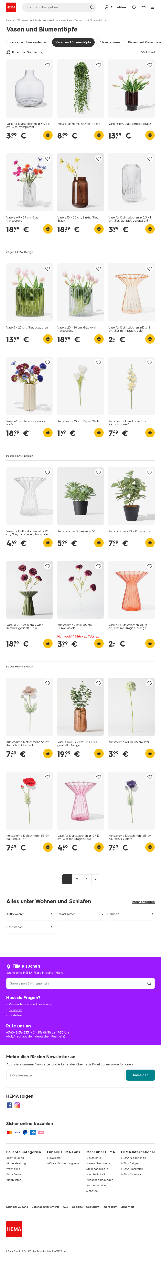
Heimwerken (15, 927)
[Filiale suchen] (149, 983)
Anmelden (140, 1075)
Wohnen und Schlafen (31, 20)
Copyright (92, 1207)
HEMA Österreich (132, 1174)
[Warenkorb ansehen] (143, 7)
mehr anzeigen (143, 902)
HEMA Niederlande (133, 1158)
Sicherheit (92, 1191)
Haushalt (113, 914)
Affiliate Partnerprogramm (63, 1163)
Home (10, 20)
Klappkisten (13, 1180)
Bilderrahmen (110, 42)
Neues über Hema (98, 1163)
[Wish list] (134, 7)
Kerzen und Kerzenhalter (28, 42)
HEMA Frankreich (132, 1169)
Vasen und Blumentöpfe (73, 42)
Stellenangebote (97, 1169)
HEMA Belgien (130, 1163)
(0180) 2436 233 (17, 1032)
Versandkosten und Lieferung (30, 1004)
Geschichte (93, 1158)
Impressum (110, 1207)
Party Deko (13, 1174)
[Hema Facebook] (9, 1105)
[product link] (29, 88)
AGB (66, 1207)
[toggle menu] (152, 7)
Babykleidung (15, 1158)
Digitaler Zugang (17, 1207)
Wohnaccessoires (60, 20)
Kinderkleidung (16, 1163)
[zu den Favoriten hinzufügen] (47, 65)
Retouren (15, 1010)
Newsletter (54, 1158)
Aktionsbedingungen (99, 1180)
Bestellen (15, 1015)
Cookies (77, 1207)
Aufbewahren (15, 914)
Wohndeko (13, 1169)
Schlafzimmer (66, 914)
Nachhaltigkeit (95, 1174)
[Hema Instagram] (17, 1105)
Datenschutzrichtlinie (45, 1207)
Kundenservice (96, 1185)
